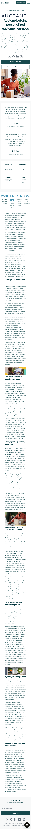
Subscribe (15, 813)
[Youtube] (19, 819)
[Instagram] (23, 819)
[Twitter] (7, 819)
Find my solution (15, 61)
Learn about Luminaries (15, 67)
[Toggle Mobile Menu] (28, 3)
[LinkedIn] (15, 819)
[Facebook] (11, 819)
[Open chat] (27, 825)
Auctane (17, 221)
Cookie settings (6, 825)
